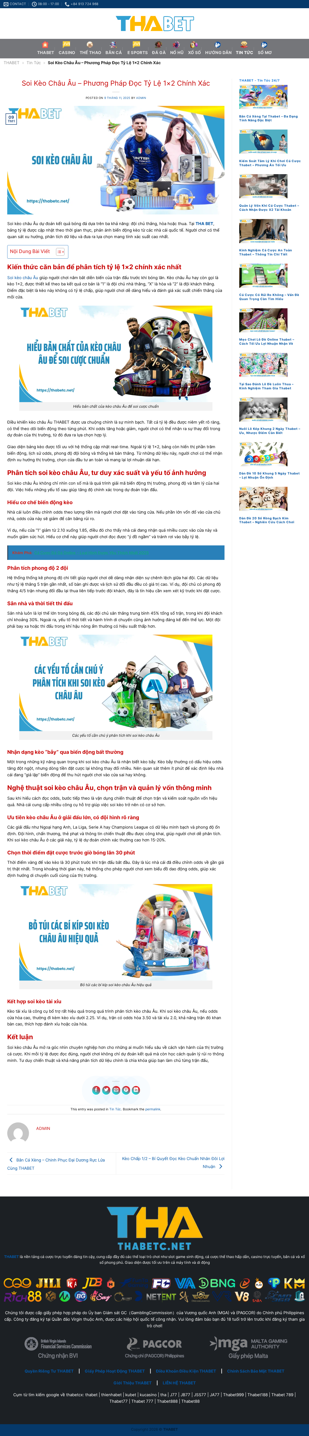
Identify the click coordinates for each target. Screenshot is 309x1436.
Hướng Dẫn (218, 52)
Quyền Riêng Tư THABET (49, 1371)
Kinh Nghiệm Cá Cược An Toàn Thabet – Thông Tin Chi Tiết (265, 252)
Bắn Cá (113, 52)
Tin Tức (244, 52)
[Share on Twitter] (106, 1090)
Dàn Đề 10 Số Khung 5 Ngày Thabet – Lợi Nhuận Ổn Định (269, 475)
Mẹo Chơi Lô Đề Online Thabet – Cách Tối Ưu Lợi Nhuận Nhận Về (266, 341)
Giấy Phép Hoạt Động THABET (115, 1371)
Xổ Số (194, 52)
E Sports (137, 52)
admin (141, 98)
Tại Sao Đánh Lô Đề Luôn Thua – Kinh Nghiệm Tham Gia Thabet (266, 386)
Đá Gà (159, 52)
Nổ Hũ (177, 52)
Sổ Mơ (265, 52)
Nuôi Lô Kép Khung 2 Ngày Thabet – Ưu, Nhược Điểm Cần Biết (269, 431)
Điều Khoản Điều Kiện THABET (186, 1371)
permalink (152, 1109)
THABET (45, 52)
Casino (67, 52)
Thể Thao (90, 52)
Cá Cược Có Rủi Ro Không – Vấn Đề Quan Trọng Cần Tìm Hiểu (269, 297)
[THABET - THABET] (154, 23)
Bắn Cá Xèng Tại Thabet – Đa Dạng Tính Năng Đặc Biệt (268, 118)
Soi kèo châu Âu (22, 277)
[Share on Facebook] (96, 1090)
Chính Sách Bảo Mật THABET (255, 1371)
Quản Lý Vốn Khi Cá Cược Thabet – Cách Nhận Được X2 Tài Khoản (269, 207)
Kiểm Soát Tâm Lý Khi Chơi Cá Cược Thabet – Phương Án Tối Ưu (270, 163)
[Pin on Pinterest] (126, 1090)
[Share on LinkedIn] (135, 1090)
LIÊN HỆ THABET (179, 1383)
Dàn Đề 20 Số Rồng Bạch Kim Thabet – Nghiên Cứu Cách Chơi (266, 520)
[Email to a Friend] (116, 1090)
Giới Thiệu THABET (132, 1383)
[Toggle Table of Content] (57, 252)
